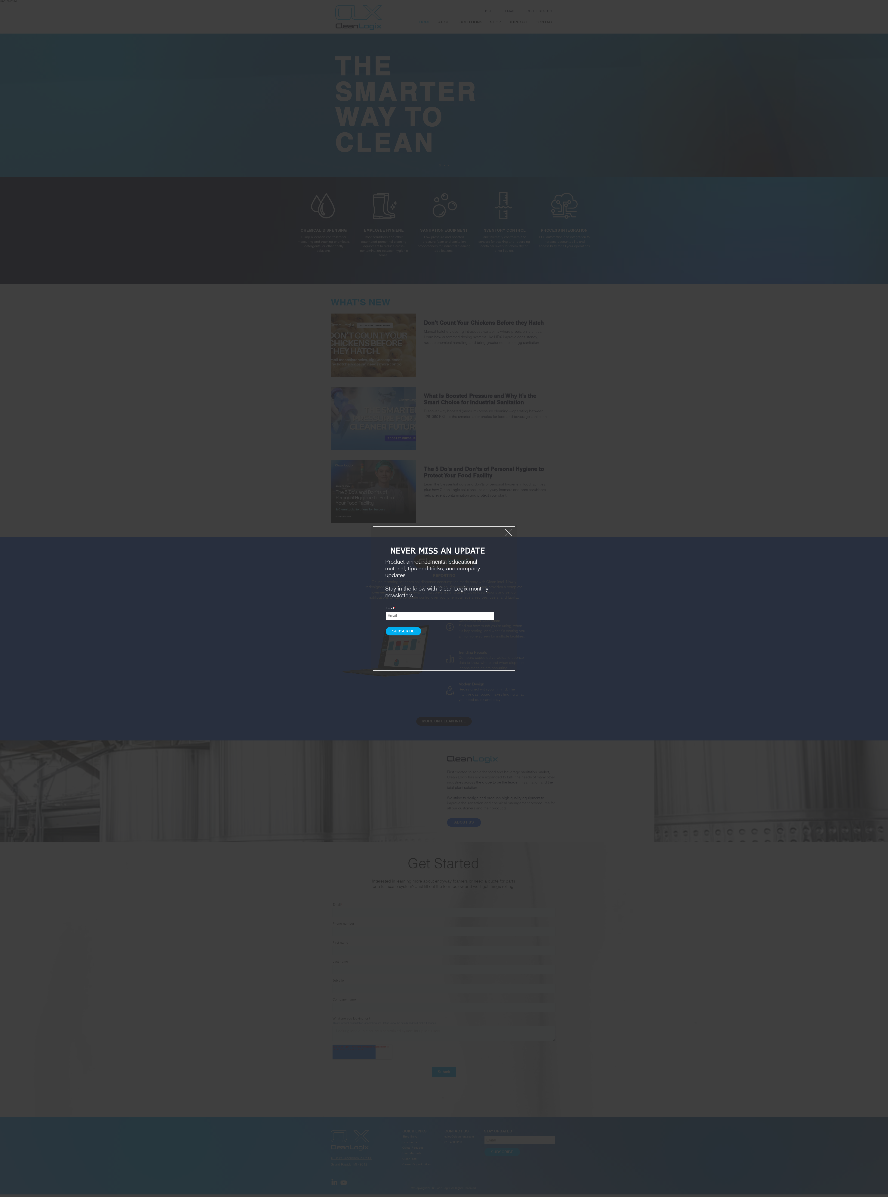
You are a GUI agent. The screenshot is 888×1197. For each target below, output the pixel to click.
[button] (508, 532)
